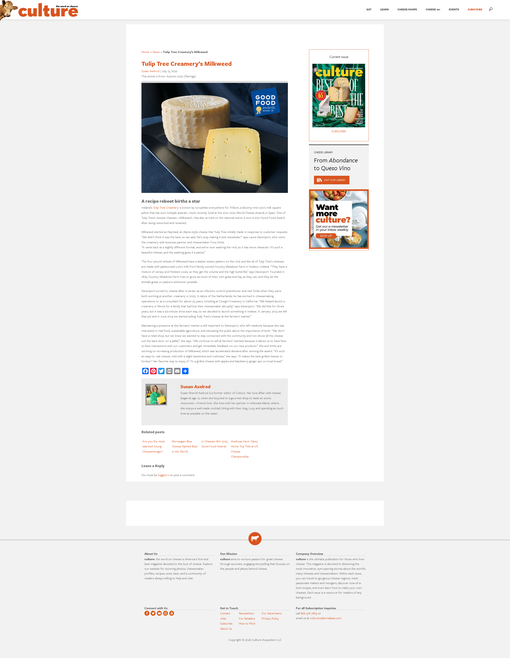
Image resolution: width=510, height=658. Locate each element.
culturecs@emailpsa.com (325, 618)
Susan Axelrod (150, 71)
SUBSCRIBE (475, 9)
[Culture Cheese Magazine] (255, 538)
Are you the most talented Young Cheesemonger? (153, 446)
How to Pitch (247, 623)
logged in (163, 475)
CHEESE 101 (433, 9)
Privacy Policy (270, 618)
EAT (369, 9)
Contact (225, 613)
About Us (226, 628)
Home (145, 52)
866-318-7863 (309, 613)
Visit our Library (334, 180)
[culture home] (48, 13)
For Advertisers (271, 613)
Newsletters (246, 613)
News (156, 52)
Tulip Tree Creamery (166, 207)
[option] (156, 446)
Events (454, 9)
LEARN (384, 9)
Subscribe (226, 623)
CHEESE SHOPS (407, 9)
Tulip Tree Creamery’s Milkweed (186, 63)
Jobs (223, 618)
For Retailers (247, 618)
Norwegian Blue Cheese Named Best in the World (184, 446)
